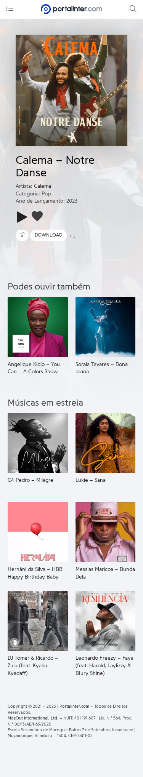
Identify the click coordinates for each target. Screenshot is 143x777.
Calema (42, 186)
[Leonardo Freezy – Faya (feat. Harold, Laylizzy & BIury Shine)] (106, 621)
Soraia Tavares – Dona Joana (102, 368)
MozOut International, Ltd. (33, 718)
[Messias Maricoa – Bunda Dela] (106, 532)
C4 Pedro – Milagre (30, 480)
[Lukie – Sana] (106, 443)
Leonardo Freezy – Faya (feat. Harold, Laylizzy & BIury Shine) (104, 665)
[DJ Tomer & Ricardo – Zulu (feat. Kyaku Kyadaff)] (38, 621)
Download (48, 235)
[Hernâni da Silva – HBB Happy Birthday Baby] (38, 532)
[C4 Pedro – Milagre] (38, 443)
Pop (46, 194)
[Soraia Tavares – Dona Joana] (106, 326)
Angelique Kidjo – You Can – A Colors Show (34, 368)
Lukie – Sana (91, 480)
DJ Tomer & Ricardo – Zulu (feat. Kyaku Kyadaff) (33, 665)
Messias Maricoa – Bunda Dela (105, 573)
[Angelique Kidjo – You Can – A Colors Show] (38, 326)
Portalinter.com (74, 706)
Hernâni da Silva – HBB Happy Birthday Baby (35, 573)
